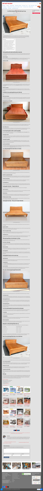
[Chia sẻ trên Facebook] (14, 430)
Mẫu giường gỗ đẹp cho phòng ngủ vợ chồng (8, 45)
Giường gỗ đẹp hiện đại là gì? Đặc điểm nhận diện (9, 40)
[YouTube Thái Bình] (6, 487)
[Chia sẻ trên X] (15, 430)
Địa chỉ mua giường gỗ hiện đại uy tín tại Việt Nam (9, 49)
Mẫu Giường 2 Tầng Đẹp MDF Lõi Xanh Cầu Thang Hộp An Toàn (27, 394)
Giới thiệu (13, 480)
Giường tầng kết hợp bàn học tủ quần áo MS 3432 (13, 405)
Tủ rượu (36, 5)
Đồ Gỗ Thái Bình (7, 383)
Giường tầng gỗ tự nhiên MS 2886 (6, 426)
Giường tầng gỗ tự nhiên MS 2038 (6, 416)
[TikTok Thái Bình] (8, 487)
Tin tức (13, 481)
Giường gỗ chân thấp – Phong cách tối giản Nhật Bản (9, 44)
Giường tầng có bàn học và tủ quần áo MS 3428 (20, 405)
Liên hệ (13, 479)
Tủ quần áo (7, 5)
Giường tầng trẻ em (5, 385)
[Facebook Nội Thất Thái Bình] (4, 487)
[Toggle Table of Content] (14, 39)
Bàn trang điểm (12, 5)
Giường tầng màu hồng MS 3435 (5, 405)
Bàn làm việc (23, 5)
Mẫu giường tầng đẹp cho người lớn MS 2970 (12, 426)
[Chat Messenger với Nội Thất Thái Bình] (2, 489)
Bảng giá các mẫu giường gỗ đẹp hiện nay (8, 48)
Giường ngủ (3, 5)
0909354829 (3, 478)
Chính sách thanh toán (15, 474)
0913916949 (3, 477)
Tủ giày (29, 5)
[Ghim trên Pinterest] (16, 430)
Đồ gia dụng (9, 8)
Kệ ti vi (27, 5)
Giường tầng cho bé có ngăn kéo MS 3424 (20, 416)
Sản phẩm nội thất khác (15, 8)
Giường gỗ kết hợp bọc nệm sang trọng (8, 46)
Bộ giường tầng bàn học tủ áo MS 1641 (6, 393)
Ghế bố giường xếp (5, 8)
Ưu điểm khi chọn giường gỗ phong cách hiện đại (9, 41)
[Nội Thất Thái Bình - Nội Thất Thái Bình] (14, 3)
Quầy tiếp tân (32, 5)
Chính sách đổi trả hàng (15, 473)
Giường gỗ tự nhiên (15, 433)
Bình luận (5, 448)
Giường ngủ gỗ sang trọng (19, 433)
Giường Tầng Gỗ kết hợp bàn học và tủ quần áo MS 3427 (27, 405)
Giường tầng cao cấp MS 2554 (20, 393)
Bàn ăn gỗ (20, 5)
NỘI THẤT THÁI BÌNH (4, 1)
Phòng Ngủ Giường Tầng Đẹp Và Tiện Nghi (24, 442)
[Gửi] (40, 3)
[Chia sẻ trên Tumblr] (19, 430)
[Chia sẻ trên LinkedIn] (17, 430)
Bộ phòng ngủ (16, 5)
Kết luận (5, 50)
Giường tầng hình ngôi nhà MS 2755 (13, 393)
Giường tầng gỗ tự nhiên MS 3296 (20, 426)
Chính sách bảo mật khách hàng (16, 478)
